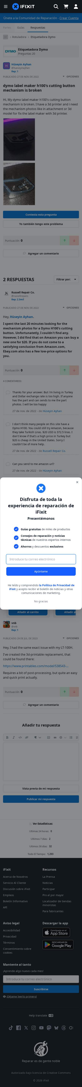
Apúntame (41, 571)
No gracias (41, 601)
